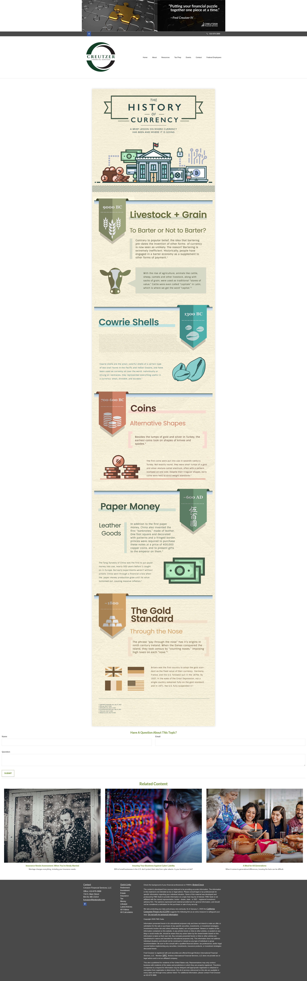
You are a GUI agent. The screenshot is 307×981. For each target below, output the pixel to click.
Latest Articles (126, 907)
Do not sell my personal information (163, 915)
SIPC (164, 956)
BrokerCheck (198, 885)
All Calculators (126, 912)
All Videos (124, 910)
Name (4, 737)
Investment (125, 890)
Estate (123, 893)
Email (157, 737)
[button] (154, 57)
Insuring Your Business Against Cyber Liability (153, 866)
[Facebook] (89, 33)
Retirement (125, 888)
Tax (121, 899)
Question (6, 752)
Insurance (124, 896)
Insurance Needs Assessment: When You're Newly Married (52, 866)
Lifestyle (123, 904)
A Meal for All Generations (254, 866)
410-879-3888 (214, 34)
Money (123, 901)
